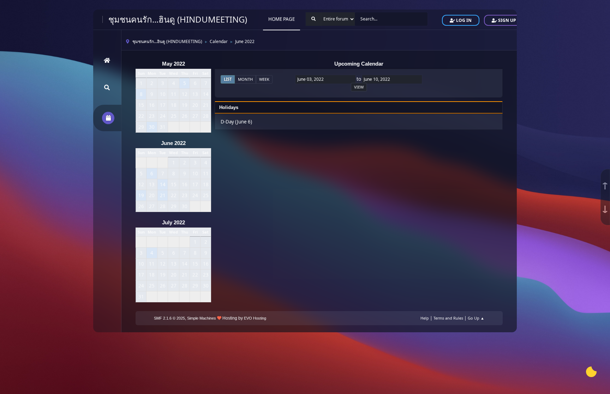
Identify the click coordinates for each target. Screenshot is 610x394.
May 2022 (173, 64)
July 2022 (173, 222)
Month (245, 79)
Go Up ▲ (476, 318)
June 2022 (173, 143)
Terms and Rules (448, 318)
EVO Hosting (255, 318)
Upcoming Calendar (358, 64)
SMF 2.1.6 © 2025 (169, 318)
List (228, 79)
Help (424, 318)
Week (264, 79)
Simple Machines (201, 318)
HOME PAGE (281, 19)
